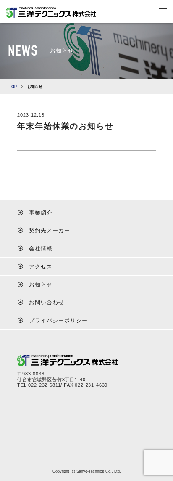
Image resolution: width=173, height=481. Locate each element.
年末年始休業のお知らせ (65, 126)
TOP (13, 87)
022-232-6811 (44, 385)
